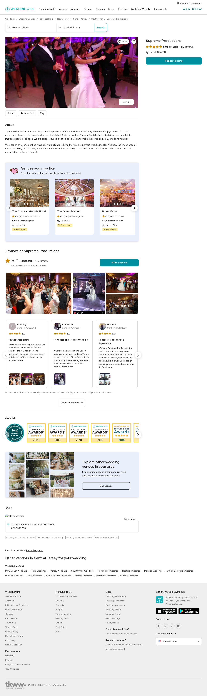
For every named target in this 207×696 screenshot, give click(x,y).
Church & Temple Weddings (180, 571)
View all (126, 102)
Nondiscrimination (13, 609)
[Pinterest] (172, 626)
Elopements (160, 9)
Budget (58, 609)
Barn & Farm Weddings (16, 571)
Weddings (10, 19)
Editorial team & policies (16, 605)
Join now (197, 8)
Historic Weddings (83, 575)
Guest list (59, 605)
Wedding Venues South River (79, 537)
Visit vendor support (115, 649)
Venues (63, 9)
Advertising (10, 622)
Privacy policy (11, 631)
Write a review (119, 262)
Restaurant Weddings (108, 571)
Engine (58, 622)
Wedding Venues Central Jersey (20, 537)
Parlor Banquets (34, 550)
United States (170, 641)
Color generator (113, 614)
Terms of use (11, 627)
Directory (9, 655)
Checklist (59, 600)
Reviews (27, 113)
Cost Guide (60, 627)
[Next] (134, 208)
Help (57, 631)
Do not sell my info (14, 636)
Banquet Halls (47, 19)
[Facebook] (158, 626)
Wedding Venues (27, 19)
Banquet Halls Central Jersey (50, 537)
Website (140, 9)
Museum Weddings (14, 575)
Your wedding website (66, 596)
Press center (11, 618)
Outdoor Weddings (129, 575)
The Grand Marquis (69, 211)
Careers (9, 614)
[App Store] (166, 613)
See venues (106, 485)
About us (9, 600)
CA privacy (10, 640)
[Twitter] (165, 626)
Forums (88, 9)
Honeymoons (112, 622)
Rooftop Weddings (131, 571)
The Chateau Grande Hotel (29, 211)
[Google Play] (189, 613)
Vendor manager (63, 614)
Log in (186, 8)
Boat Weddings (35, 575)
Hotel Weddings (38, 571)
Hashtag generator (115, 600)
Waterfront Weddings (106, 575)
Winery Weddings (58, 571)
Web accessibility (13, 644)
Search (101, 27)
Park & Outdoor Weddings (58, 575)
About (11, 113)
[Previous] (9, 208)
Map (42, 113)
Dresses (100, 9)
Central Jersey (80, 19)
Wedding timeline (114, 609)
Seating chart (61, 618)
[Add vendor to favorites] (133, 41)
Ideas (111, 9)
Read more (17, 360)
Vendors (75, 9)
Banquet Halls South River (106, 537)
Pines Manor (110, 211)
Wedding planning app (116, 596)
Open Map (129, 519)
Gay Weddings (12, 669)
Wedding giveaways (115, 605)
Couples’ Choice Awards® (17, 664)
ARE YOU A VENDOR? (190, 3)
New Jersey (63, 19)
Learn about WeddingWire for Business (124, 644)
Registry (122, 9)
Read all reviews (71, 402)
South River (97, 19)
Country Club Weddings (82, 571)
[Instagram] (178, 626)
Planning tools (47, 9)
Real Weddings (113, 618)
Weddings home (13, 596)
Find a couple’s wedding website (121, 633)
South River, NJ (158, 52)
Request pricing (174, 60)
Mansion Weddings (153, 571)
